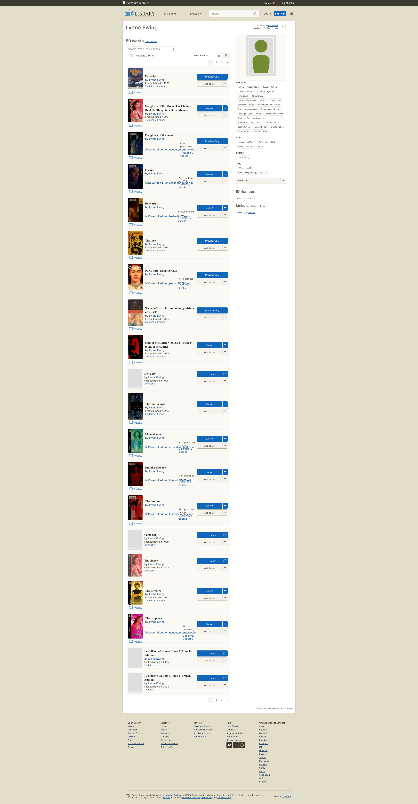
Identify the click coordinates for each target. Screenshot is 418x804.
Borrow (209, 108)
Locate (212, 374)
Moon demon (153, 434)
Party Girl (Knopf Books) (161, 270)
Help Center (232, 726)
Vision (131, 726)
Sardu (262, 768)
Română (263, 764)
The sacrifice (153, 590)
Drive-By (150, 373)
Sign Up (280, 13)
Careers (131, 736)
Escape (149, 170)
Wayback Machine (191, 797)
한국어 (262, 757)
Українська (264, 775)
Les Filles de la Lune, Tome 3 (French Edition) (167, 653)
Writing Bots (199, 736)
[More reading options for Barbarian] (225, 215)
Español (263, 740)
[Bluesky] (229, 745)
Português (264, 761)
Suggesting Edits (234, 733)
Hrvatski (263, 750)
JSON (289, 708)
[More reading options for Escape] (225, 181)
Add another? (151, 41)
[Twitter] (236, 745)
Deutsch (263, 733)
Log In (268, 13)
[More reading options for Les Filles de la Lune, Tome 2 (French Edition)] (225, 685)
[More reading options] (225, 108)
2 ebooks (186, 154)
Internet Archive (173, 795)
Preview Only (212, 76)
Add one (251, 212)
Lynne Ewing (157, 79)
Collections (166, 740)
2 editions (149, 383)
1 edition (148, 665)
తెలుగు (262, 771)
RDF (283, 708)
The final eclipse (155, 404)
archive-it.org (224, 797)
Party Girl (150, 534)
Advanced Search (169, 743)
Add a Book (232, 736)
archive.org (206, 797)
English (262, 736)
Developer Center (202, 726)
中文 (261, 778)
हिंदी (260, 747)
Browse (194, 13)
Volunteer (132, 729)
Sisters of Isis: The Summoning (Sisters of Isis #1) (169, 310)
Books (164, 729)
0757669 (286, 796)
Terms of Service (136, 743)
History (275, 28)
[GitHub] (242, 745)
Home (163, 726)
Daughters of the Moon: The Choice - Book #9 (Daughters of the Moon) (168, 108)
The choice (151, 560)
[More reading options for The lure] (225, 248)
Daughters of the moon (159, 135)
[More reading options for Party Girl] (225, 282)
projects (166, 797)
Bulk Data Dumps (201, 733)
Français (263, 743)
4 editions (150, 119)
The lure (150, 240)
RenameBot (273, 25)
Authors (165, 733)
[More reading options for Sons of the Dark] (225, 352)
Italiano (262, 754)
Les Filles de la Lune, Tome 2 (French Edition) (167, 677)
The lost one (152, 501)
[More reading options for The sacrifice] (225, 598)
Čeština (263, 729)
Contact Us (232, 729)
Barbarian (151, 203)
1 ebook (161, 86)
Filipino (262, 782)
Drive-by (150, 76)
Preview (137, 92)
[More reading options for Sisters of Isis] (225, 317)
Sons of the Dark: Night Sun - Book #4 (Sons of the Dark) (169, 344)
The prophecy (153, 618)
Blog (130, 740)
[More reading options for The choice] (225, 568)
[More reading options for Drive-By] (225, 83)
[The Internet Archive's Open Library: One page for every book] (139, 13)
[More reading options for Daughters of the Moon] (225, 115)
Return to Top (167, 747)
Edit (282, 26)
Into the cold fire (155, 467)
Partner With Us (135, 733)
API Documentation (202, 729)
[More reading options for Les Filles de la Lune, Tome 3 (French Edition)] (225, 660)
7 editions (150, 86)
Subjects (165, 736)
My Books (170, 13)
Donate (269, 3)
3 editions (150, 250)
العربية (262, 726)
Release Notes (233, 740)
